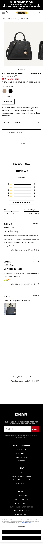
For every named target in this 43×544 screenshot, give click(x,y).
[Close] (40, 518)
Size (4, 97)
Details (29, 4)
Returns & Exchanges (21, 476)
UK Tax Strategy (21, 511)
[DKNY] (21, 12)
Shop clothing (10, 6)
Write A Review (21, 202)
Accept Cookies (21, 538)
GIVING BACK (21, 453)
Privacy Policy (22, 437)
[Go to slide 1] (20, 8)
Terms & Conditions (31, 435)
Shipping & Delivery (21, 479)
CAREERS (21, 461)
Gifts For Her (13, 19)
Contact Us (21, 483)
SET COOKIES (21, 526)
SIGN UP (35, 429)
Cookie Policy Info (26, 522)
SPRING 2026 (21, 457)
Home (4, 19)
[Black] (10, 91)
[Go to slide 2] (23, 8)
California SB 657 (21, 514)
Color (5, 86)
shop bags (23, 6)
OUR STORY (21, 449)
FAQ (21, 472)
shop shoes (34, 6)
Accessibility (21, 503)
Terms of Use (21, 496)
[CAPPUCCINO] (4, 91)
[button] (3, 13)
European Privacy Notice (21, 507)
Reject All (21, 531)
